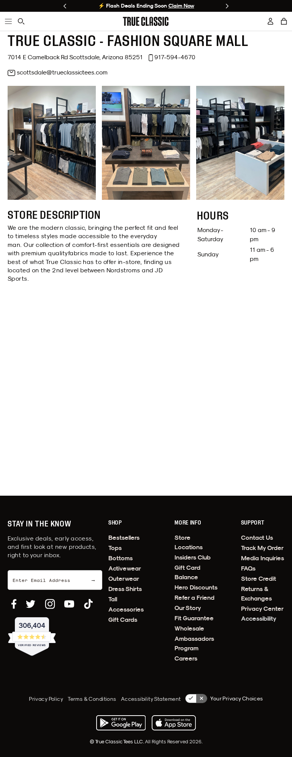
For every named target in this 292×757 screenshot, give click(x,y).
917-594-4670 (174, 57)
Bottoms (120, 558)
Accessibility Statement (151, 699)
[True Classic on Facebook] (13, 604)
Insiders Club (193, 557)
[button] (284, 21)
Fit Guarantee (194, 618)
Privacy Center (262, 609)
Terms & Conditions (92, 699)
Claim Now (181, 5)
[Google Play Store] (121, 722)
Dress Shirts (125, 589)
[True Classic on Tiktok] (88, 604)
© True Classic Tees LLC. (117, 741)
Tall (112, 599)
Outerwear (123, 579)
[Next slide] (227, 6)
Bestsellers (124, 538)
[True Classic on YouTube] (69, 604)
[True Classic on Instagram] (50, 604)
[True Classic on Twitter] (30, 604)
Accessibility (258, 619)
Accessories (126, 609)
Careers (186, 658)
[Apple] (174, 722)
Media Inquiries (262, 558)
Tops (115, 548)
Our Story (188, 608)
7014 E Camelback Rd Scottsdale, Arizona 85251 (75, 57)
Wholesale (189, 628)
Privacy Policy (46, 699)
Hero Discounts (196, 587)
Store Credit (258, 579)
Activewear (124, 568)
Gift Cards (122, 620)
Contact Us (257, 538)
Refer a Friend (194, 598)
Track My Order (262, 548)
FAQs (248, 568)
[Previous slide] (65, 6)
